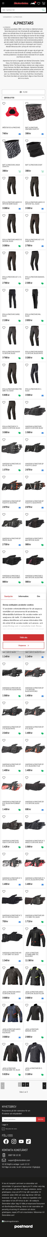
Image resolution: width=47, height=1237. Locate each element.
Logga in (5, 1125)
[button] (23, 98)
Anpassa (22, 645)
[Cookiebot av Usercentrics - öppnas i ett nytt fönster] (33, 589)
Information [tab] (23, 596)
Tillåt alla (23, 637)
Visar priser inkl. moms (11, 1129)
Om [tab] (38, 596)
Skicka (40, 1119)
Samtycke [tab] (8, 596)
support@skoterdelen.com (19, 1160)
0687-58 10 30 (14, 1155)
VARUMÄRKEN (7, 17)
